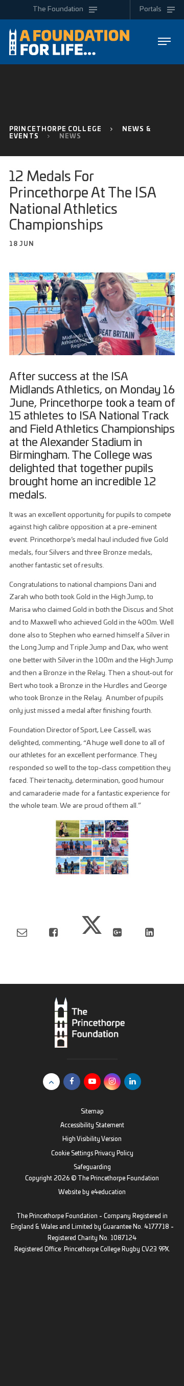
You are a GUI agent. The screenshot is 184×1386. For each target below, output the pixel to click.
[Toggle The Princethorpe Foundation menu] (164, 41)
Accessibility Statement (92, 1125)
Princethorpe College (55, 129)
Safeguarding (92, 1167)
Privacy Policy (114, 1153)
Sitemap (92, 1112)
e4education (108, 1192)
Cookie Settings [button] (72, 1153)
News (70, 136)
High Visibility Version (92, 1139)
